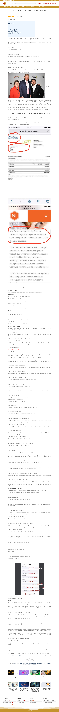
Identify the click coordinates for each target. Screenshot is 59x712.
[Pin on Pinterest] (31, 660)
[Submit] (35, 3)
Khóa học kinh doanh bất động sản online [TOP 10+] (46, 689)
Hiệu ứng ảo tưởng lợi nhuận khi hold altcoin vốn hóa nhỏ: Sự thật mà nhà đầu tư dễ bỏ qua (35, 690)
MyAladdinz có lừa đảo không (43, 663)
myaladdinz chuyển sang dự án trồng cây (33, 663)
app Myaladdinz (20, 663)
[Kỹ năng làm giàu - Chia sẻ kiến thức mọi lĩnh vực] (7, 3)
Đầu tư (14, 663)
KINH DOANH (22, 6)
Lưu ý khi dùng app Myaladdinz (13, 31)
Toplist (43, 6)
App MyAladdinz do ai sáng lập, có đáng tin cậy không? (17, 24)
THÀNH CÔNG (9, 6)
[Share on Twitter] (28, 660)
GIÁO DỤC (36, 6)
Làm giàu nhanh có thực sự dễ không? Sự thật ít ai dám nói (13, 689)
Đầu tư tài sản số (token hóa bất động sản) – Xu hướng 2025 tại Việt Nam (24, 689)
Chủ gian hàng (13, 30)
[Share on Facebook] (26, 660)
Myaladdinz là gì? (11, 23)
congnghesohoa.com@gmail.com (17, 655)
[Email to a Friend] (29, 660)
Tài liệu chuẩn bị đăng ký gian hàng (13, 33)
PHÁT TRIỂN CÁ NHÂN (15, 6)
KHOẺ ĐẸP (26, 6)
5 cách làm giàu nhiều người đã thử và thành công (35, 677)
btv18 (30, 13)
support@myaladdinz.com (31, 623)
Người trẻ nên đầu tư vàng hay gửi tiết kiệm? (46, 677)
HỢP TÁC (54, 0)
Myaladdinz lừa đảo (26, 664)
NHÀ (30, 6)
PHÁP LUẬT (33, 6)
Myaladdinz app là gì (25, 663)
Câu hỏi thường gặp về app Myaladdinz (14, 32)
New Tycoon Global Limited (32, 664)
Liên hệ (52, 0)
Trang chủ (5, 6)
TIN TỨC (40, 6)
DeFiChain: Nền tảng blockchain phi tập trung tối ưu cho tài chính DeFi (24, 677)
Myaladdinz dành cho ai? (12, 28)
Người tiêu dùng (13, 29)
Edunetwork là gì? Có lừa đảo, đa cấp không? (12, 677)
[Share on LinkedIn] (33, 660)
